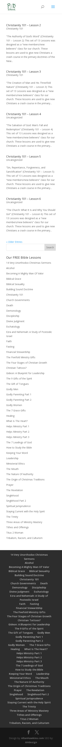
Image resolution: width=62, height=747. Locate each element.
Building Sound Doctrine (19, 289)
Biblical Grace (13, 278)
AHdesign (31, 742)
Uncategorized (14, 117)
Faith (9, 341)
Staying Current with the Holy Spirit (25, 511)
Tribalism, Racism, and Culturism (24, 538)
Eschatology (13, 326)
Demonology (13, 310)
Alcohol (10, 268)
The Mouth (12, 469)
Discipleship (12, 316)
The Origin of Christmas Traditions (25, 479)
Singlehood (12, 495)
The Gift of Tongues (17, 383)
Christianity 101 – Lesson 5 (23, 156)
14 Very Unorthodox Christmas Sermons (28, 262)
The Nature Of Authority (19, 474)
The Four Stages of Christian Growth (26, 362)
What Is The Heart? (17, 421)
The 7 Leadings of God (19, 442)
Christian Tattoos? (16, 367)
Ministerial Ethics (15, 463)
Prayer (9, 484)
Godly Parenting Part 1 (18, 394)
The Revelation (14, 490)
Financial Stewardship (18, 352)
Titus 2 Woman (14, 532)
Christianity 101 (14, 28)
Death (9, 305)
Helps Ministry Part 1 (17, 426)
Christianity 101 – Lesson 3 (23, 72)
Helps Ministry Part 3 (17, 437)
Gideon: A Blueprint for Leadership (25, 373)
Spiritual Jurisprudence (18, 506)
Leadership (12, 458)
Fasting (10, 346)
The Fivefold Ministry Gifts (20, 357)
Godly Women (14, 405)
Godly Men (12, 389)
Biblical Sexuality (15, 284)
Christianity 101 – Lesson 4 (23, 114)
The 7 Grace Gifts (16, 410)
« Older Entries (14, 241)
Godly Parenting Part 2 (18, 399)
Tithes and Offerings (17, 527)
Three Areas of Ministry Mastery (24, 522)
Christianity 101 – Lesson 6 (23, 199)
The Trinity (12, 516)
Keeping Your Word (17, 453)
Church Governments (18, 300)
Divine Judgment (15, 321)
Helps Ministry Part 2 (17, 431)
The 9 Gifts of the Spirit (19, 378)
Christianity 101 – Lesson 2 (23, 25)
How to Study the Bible (19, 447)
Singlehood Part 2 (16, 500)
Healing (10, 415)
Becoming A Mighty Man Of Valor (25, 273)
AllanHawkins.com (32, 738)
